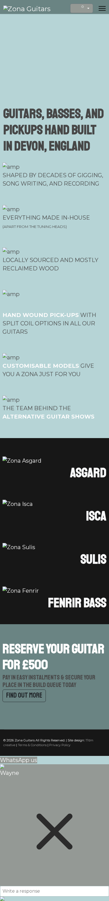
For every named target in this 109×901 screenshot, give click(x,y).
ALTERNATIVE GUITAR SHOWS (48, 416)
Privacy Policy (59, 745)
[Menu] (102, 8)
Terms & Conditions (32, 745)
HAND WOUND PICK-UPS (41, 315)
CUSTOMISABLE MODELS (41, 365)
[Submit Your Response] (54, 899)
